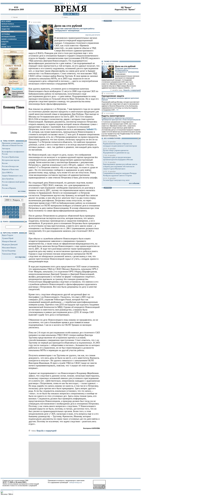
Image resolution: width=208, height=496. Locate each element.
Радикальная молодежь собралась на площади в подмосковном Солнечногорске (120, 145)
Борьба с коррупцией (46, 431)
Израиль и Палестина (10, 169)
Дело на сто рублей (125, 66)
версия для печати (92, 35)
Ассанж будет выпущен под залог (116, 180)
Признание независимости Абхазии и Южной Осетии (12, 144)
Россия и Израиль (9, 188)
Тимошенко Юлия (9, 254)
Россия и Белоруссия (10, 166)
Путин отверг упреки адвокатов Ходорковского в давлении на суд (116, 151)
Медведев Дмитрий (10, 244)
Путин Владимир (9, 251)
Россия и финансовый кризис (13, 182)
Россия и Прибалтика (10, 157)
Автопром (6, 148)
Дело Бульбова (8, 179)
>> (132, 88)
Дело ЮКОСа (7, 172)
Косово (5, 163)
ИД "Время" (126, 7)
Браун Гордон (7, 235)
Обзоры (13, 133)
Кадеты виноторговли (113, 116)
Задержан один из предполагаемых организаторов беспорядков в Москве (118, 158)
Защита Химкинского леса (12, 176)
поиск (66, 17)
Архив (15, 17)
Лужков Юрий (7, 238)
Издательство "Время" (125, 9)
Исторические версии (10, 160)
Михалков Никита (9, 248)
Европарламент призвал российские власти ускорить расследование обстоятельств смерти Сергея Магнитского (120, 166)
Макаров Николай (9, 241)
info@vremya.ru (75, 482)
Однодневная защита (113, 96)
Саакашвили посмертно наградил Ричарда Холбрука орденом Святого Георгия (120, 174)
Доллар (5, 185)
